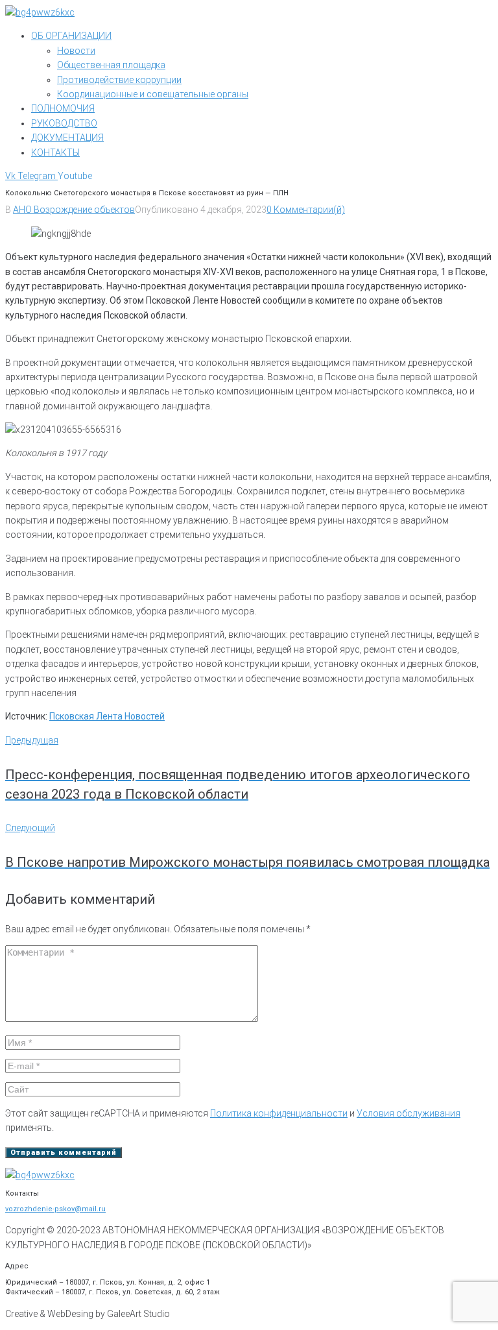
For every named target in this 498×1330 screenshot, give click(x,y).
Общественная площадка (111, 65)
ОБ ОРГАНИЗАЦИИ (71, 35)
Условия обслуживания (408, 1113)
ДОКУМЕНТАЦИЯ (67, 137)
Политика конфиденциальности (279, 1113)
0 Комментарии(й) (306, 209)
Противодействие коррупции (119, 80)
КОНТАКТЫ (55, 152)
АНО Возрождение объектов (74, 209)
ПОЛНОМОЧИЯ (63, 108)
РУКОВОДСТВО (64, 123)
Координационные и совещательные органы (152, 94)
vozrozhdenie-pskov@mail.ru (55, 1209)
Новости (76, 50)
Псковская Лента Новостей (107, 716)
